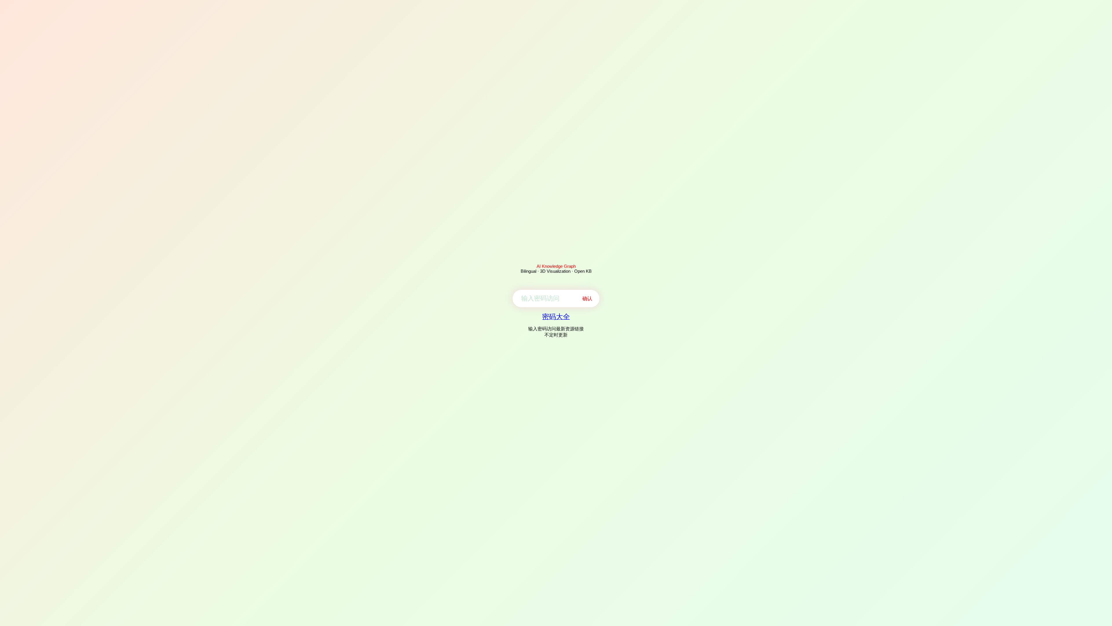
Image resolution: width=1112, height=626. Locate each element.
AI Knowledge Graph (556, 266)
